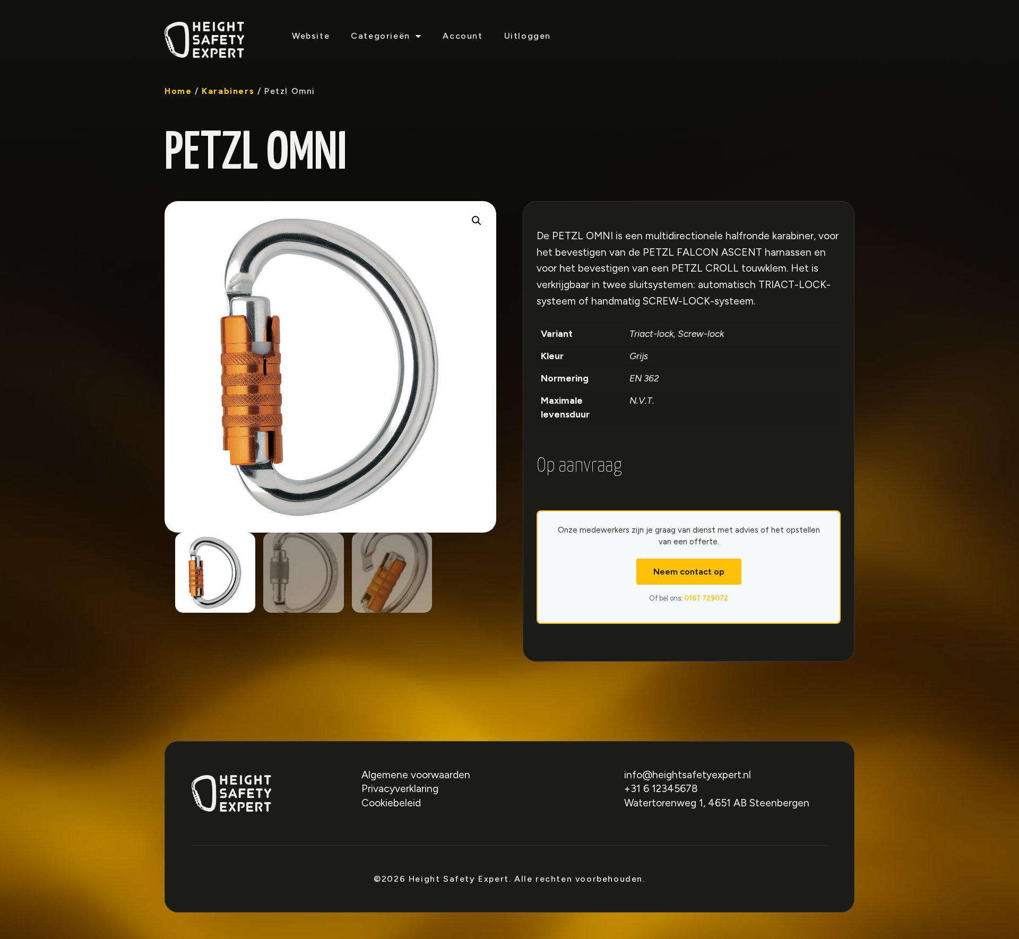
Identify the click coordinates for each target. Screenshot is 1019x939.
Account (462, 36)
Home (178, 91)
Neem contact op (688, 572)
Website (311, 36)
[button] (476, 220)
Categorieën (380, 36)
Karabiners (228, 91)
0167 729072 (706, 598)
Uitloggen (527, 36)
